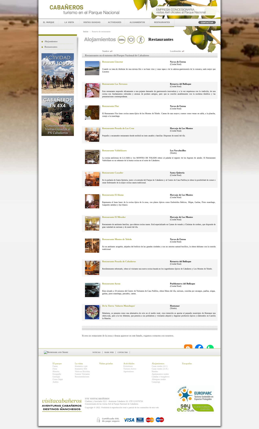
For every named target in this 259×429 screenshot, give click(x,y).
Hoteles (155, 371)
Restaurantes (51, 47)
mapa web (109, 352)
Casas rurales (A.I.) (159, 366)
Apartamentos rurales (160, 374)
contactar (123, 352)
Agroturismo (128, 371)
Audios (55, 382)
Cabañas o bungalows (160, 377)
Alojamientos (51, 41)
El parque (57, 363)
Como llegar (58, 379)
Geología (56, 377)
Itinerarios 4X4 (81, 369)
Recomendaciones (82, 377)
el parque (48, 22)
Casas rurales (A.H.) (160, 369)
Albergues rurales (159, 379)
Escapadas (187, 363)
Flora (55, 369)
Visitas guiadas (106, 363)
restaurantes (162, 22)
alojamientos (137, 22)
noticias (96, 352)
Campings (156, 382)
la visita (69, 22)
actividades (114, 22)
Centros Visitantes (82, 374)
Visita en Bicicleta (82, 371)
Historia (56, 371)
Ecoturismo (128, 366)
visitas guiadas (91, 22)
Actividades (128, 363)
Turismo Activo (129, 369)
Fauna (55, 366)
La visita (79, 363)
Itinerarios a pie (81, 366)
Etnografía (57, 374)
